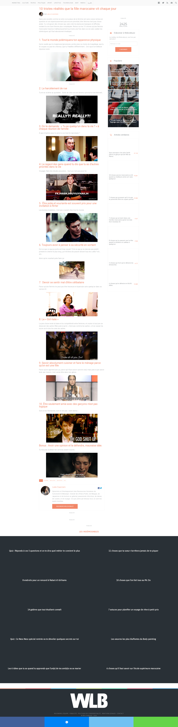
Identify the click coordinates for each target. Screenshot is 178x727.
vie (65, 480)
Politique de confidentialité (89, 713)
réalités (52, 480)
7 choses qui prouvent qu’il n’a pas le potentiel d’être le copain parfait (121, 198)
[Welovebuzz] (5, 2)
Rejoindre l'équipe (61, 713)
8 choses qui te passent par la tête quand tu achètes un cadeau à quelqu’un (121, 242)
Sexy (76, 3)
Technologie (68, 3)
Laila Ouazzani (52, 14)
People (33, 3)
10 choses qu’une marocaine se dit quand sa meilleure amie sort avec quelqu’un (121, 177)
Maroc (83, 3)
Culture (25, 3)
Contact (120, 713)
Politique (41, 3)
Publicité (73, 713)
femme (46, 480)
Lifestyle (57, 3)
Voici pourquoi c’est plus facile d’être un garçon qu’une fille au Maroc (119, 154)
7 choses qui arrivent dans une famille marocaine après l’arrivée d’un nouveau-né (120, 220)
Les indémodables (89, 532)
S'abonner (123, 49)
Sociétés (59, 480)
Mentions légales (109, 713)
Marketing (16, 3)
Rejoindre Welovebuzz (65, 506)
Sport (49, 3)
